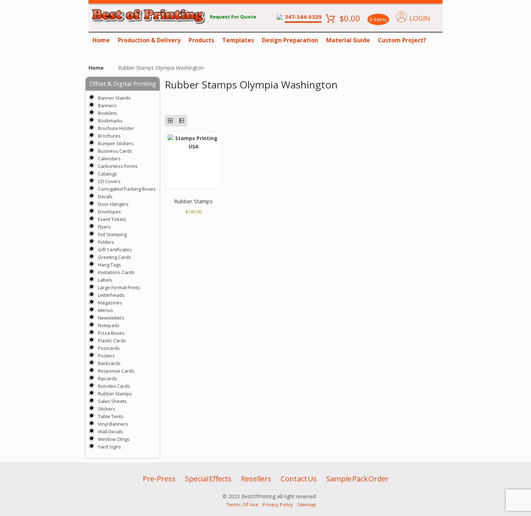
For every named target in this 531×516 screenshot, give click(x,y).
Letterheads (111, 295)
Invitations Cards (116, 272)
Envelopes (109, 211)
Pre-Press (159, 479)
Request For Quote (233, 16)
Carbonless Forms (118, 166)
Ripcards (107, 378)
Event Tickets (112, 219)
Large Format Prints (119, 287)
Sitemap (306, 504)
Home (101, 40)
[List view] (181, 120)
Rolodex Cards (114, 386)
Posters (106, 355)
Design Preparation (290, 40)
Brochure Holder (116, 128)
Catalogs (107, 173)
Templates (238, 40)
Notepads (109, 325)
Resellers (256, 479)
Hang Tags (109, 264)
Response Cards (116, 371)
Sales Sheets (112, 401)
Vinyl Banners (113, 424)
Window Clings (114, 439)
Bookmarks (110, 120)
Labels (105, 280)
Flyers (104, 227)
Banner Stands (114, 98)
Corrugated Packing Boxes (127, 189)
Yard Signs (109, 446)
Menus (105, 310)
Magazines (110, 302)
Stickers (106, 409)
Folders (106, 242)
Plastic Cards (112, 340)
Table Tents (111, 416)
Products (201, 40)
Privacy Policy (278, 504)
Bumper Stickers (116, 143)
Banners (107, 105)
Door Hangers (113, 204)
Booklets (107, 113)
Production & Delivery (149, 40)
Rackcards (109, 363)
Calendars (109, 158)
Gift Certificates (115, 249)
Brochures (109, 136)
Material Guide (348, 40)
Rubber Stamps (115, 393)
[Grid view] (170, 120)
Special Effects (208, 479)
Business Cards (115, 151)
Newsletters (111, 318)
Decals (105, 196)
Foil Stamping (112, 234)
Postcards (109, 348)
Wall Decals (110, 431)
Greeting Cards (114, 257)
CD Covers (109, 181)
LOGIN (419, 18)
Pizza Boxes (111, 333)
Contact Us (299, 479)
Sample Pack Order (357, 479)
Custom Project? (402, 40)
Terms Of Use (242, 504)
